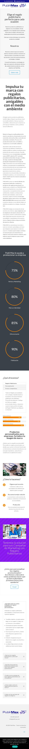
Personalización (9, 386)
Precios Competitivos (11, 388)
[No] (27, 743)
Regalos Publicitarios (11, 383)
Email (14, 587)
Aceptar (15, 746)
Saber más (14, 72)
